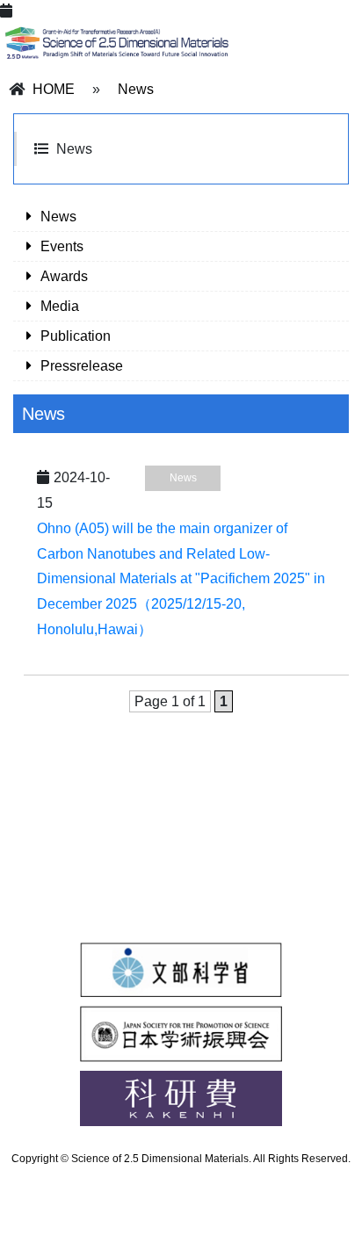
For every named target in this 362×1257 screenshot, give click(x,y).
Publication (75, 336)
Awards (64, 276)
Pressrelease (81, 365)
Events (61, 246)
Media (59, 306)
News (136, 89)
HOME (54, 89)
